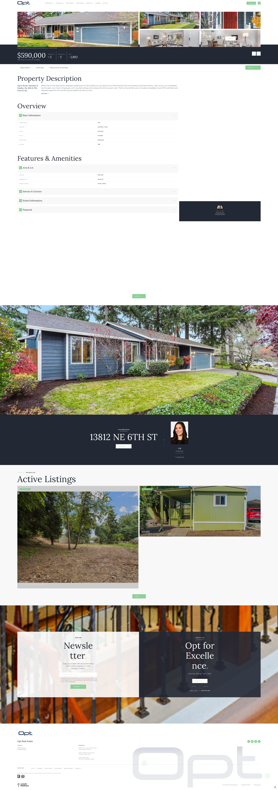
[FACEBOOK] (248, 741)
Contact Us (251, 3)
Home (32, 768)
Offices (105, 3)
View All (230, 38)
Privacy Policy (72, 681)
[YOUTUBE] (252, 741)
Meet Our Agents (68, 768)
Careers (97, 3)
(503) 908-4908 (205, 690)
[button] (253, 67)
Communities (58, 768)
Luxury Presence (233, 784)
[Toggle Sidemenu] (259, 3)
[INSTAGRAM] (259, 741)
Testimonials (80, 3)
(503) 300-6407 (220, 212)
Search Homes (48, 768)
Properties (39, 768)
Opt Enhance (70, 3)
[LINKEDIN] (255, 741)
